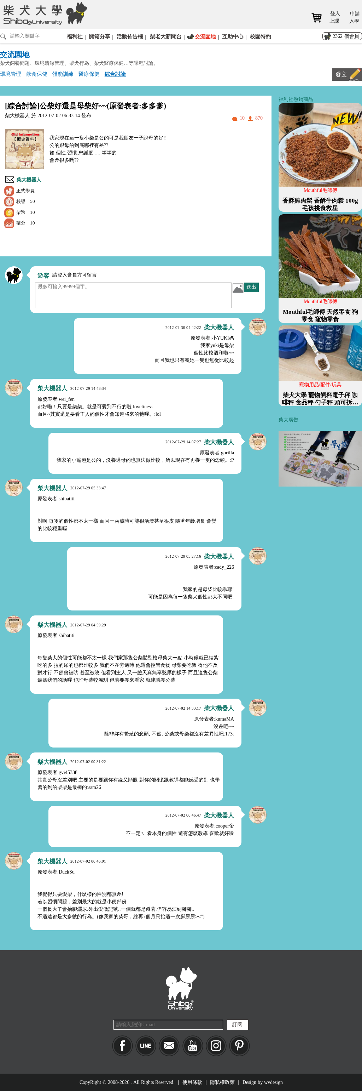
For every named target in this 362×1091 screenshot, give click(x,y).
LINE (146, 1046)
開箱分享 (99, 36)
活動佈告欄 (130, 36)
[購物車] (319, 17)
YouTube (193, 1046)
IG (216, 1046)
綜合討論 (115, 74)
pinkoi (239, 1046)
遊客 (43, 275)
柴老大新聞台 (166, 36)
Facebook (122, 1046)
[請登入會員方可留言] (14, 275)
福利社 (75, 36)
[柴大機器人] (258, 327)
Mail (169, 1046)
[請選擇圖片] (238, 288)
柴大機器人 (29, 179)
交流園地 (205, 36)
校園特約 (260, 36)
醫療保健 (89, 74)
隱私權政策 (222, 1082)
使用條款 (192, 1082)
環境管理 (10, 74)
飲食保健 (36, 74)
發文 (341, 74)
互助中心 (233, 36)
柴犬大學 (44, 13)
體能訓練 (63, 74)
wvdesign (273, 1082)
